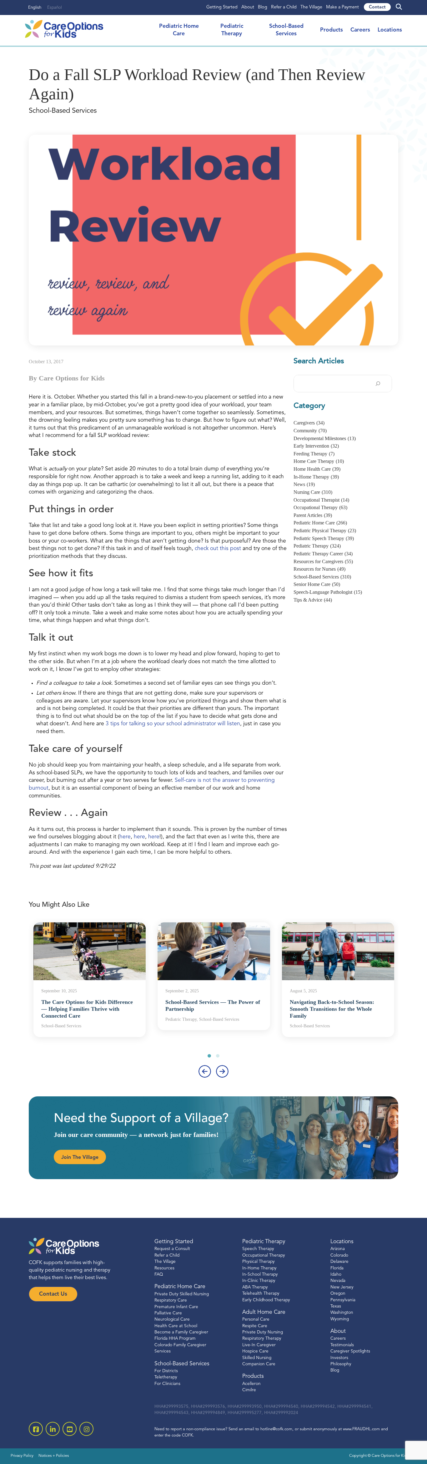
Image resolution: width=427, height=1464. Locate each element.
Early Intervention (316, 446)
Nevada (337, 1281)
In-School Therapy (260, 1275)
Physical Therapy (258, 1262)
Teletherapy (165, 1377)
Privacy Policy (22, 1456)
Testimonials (342, 1345)
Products (331, 30)
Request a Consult (172, 1249)
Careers (360, 30)
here (125, 837)
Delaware (339, 1262)
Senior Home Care (317, 584)
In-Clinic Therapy (258, 1281)
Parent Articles (313, 515)
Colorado (339, 1255)
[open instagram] (86, 1429)
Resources (164, 1268)
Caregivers (309, 422)
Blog (262, 7)
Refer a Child (284, 7)
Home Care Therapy (319, 461)
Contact (377, 7)
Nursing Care (313, 492)
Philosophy (340, 1364)
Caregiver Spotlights (350, 1351)
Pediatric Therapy (317, 545)
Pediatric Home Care (320, 522)
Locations (390, 30)
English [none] (34, 8)
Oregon (337, 1294)
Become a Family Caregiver (181, 1332)
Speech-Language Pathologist (328, 592)
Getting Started (222, 7)
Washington (341, 1313)
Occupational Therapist (321, 500)
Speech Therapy (258, 1249)
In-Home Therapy (316, 476)
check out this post (218, 548)
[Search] (378, 383)
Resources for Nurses (319, 569)
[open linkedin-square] (53, 1429)
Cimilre (249, 1390)
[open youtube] (70, 1429)
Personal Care (255, 1320)
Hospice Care (255, 1351)
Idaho (335, 1275)
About (247, 7)
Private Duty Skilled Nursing (181, 1294)
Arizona (337, 1249)
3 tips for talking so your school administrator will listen (173, 724)
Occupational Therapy (320, 507)
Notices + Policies (53, 1456)
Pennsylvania (342, 1300)
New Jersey (342, 1287)
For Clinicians (167, 1384)
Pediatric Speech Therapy (324, 538)
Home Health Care (317, 469)
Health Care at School (175, 1326)
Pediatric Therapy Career (323, 553)
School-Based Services (322, 576)
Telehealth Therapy (260, 1294)
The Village (311, 7)
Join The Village (79, 1157)
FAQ (158, 1275)
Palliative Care (168, 1313)
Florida (337, 1268)
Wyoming (339, 1319)
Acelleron (251, 1384)
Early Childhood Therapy (266, 1300)
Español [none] (54, 8)
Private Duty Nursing (262, 1332)
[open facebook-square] (36, 1429)
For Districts (166, 1371)
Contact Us (53, 1294)
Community (310, 430)
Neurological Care (172, 1320)
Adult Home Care (263, 1312)
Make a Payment (342, 7)
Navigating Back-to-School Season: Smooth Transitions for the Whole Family (332, 1009)
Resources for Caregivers (323, 561)
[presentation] (204, 1071)
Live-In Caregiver (259, 1345)
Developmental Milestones (325, 438)
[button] (209, 1055)
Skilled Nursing (256, 1358)
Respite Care (254, 1326)
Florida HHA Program (175, 1339)
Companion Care (258, 1364)
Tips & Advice (313, 600)
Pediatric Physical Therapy (325, 530)
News (304, 484)
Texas (335, 1306)
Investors (339, 1358)
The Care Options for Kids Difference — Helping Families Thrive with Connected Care (87, 1009)
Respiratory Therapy (261, 1339)
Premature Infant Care (176, 1307)
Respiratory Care (170, 1300)
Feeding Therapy (314, 453)
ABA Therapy (255, 1287)
